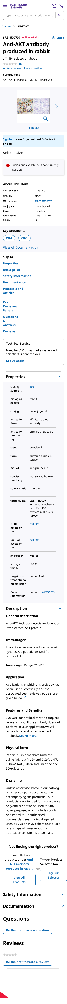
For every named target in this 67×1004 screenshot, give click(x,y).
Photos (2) (33, 128)
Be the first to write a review (29, 963)
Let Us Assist (15, 361)
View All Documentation (20, 247)
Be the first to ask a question (27, 930)
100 (32, 387)
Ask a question (33, 68)
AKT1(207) (48, 592)
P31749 (34, 524)
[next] (57, 106)
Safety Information (17, 276)
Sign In (7, 139)
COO (24, 238)
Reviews (9, 331)
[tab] (9, 26)
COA (9, 238)
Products (6, 26)
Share (60, 37)
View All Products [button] (19, 879)
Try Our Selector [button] (54, 875)
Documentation (14, 282)
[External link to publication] (25, 697)
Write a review (12, 68)
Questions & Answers (10, 321)
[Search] (59, 15)
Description (11, 270)
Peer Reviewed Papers (10, 306)
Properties (11, 263)
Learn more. (28, 736)
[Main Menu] (5, 6)
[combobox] (33, 15)
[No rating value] (11, 64)
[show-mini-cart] (61, 6)
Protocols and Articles (13, 291)
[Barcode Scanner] (54, 6)
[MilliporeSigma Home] (18, 6)
